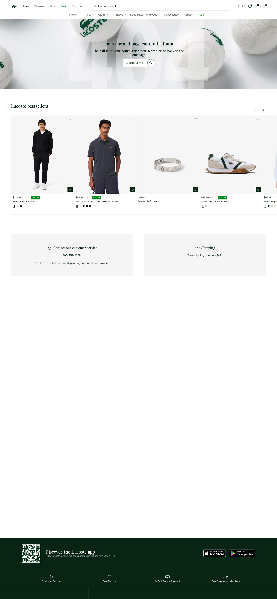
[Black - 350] (83, 206)
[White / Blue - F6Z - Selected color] (265, 206)
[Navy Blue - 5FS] (20, 206)
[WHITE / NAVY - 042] (205, 206)
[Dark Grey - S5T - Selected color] (77, 206)
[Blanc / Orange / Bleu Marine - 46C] (17, 206)
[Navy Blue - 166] (90, 206)
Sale (63, 6)
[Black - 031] (86, 206)
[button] (237, 6)
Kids (52, 6)
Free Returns (109, 581)
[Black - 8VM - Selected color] (14, 206)
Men (26, 6)
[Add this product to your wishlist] (70, 119)
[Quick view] (70, 189)
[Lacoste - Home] (15, 6)
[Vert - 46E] (271, 206)
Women (39, 6)
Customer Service (51, 581)
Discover (77, 6)
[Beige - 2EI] (275, 206)
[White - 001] (80, 206)
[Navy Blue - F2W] (268, 206)
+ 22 (94, 206)
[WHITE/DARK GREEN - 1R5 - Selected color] (202, 206)
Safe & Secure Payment (167, 581)
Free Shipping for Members (226, 581)
